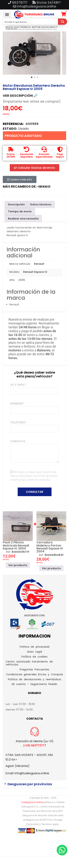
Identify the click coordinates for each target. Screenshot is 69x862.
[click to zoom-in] (31, 53)
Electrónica (22, 27)
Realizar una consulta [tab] (23, 218)
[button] (7, 15)
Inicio (9, 27)
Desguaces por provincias (30, 784)
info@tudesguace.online (36, 6)
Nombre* (17, 403)
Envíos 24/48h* (48, 2)
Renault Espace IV (35, 272)
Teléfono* (18, 422)
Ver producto (17, 565)
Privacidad (32, 824)
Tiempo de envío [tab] (20, 211)
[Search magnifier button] (62, 22)
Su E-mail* (18, 384)
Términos (46, 824)
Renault (39, 264)
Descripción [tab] (16, 204)
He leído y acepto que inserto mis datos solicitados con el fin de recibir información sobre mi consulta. (34, 475)
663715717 (20, 2)
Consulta (17, 441)
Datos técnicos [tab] (40, 204)
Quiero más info (21, 179)
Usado (23, 128)
